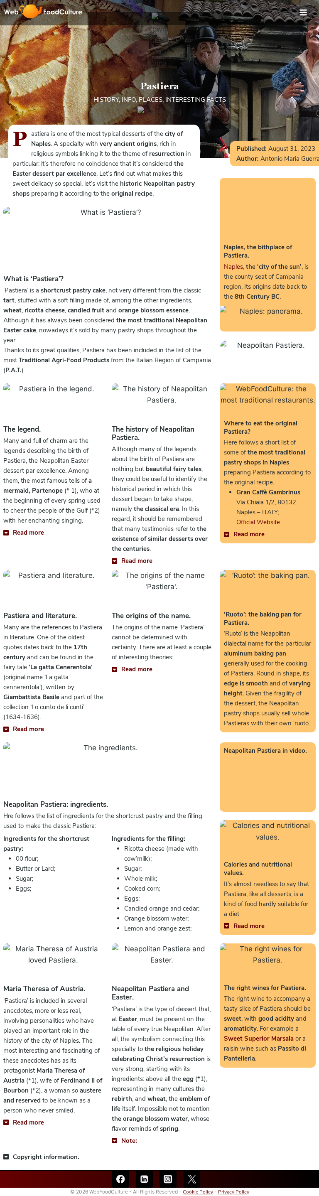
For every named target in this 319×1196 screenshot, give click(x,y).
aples (233, 267)
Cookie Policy (198, 1192)
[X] (192, 1179)
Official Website (258, 522)
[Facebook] (120, 1179)
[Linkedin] (144, 1179)
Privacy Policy (233, 1192)
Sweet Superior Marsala (259, 1038)
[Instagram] (168, 1179)
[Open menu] (307, 12)
